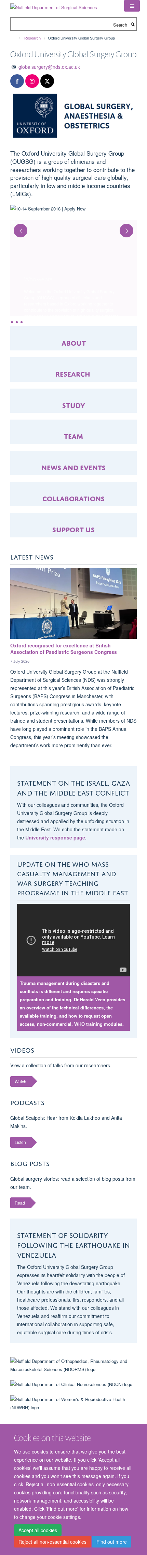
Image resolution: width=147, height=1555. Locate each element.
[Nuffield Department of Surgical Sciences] (53, 5)
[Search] (132, 24)
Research (32, 38)
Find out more (111, 1541)
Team (73, 435)
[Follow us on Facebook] (17, 81)
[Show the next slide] (130, 227)
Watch (20, 1081)
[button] (132, 6)
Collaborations (73, 497)
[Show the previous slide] (17, 227)
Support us (73, 528)
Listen (20, 1142)
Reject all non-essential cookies (52, 1541)
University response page (55, 837)
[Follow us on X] (47, 81)
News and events (73, 466)
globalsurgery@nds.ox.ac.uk (49, 66)
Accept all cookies (37, 1530)
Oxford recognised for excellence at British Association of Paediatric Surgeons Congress (63, 649)
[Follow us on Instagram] (32, 81)
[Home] (16, 38)
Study (73, 404)
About (74, 342)
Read (20, 1203)
